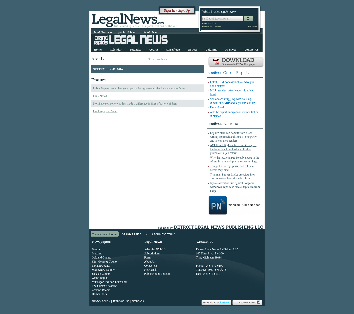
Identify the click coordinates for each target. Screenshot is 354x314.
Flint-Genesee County (104, 261)
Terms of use (121, 301)
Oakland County (101, 257)
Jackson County (101, 273)
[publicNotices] (126, 32)
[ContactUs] (251, 49)
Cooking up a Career (105, 111)
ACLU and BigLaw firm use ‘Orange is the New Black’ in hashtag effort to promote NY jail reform (233, 149)
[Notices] (192, 49)
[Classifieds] (173, 49)
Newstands (150, 269)
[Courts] (153, 49)
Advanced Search (209, 23)
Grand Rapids (100, 278)
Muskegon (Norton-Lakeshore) (110, 282)
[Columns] (211, 49)
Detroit (96, 249)
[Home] (98, 49)
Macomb (97, 253)
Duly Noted (100, 96)
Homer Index (99, 294)
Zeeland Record (101, 290)
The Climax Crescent (104, 286)
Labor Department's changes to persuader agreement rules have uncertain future (139, 88)
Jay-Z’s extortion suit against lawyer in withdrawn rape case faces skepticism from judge (235, 186)
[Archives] (230, 49)
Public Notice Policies (157, 273)
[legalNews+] (103, 32)
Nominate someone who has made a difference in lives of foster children (135, 103)
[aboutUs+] (149, 32)
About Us (150, 261)
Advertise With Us (155, 249)
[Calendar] (116, 49)
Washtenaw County (103, 269)
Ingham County (101, 265)
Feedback (138, 301)
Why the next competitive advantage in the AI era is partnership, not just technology (234, 159)
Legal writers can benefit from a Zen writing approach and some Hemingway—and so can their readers (235, 136)
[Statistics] (135, 49)
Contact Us (150, 265)
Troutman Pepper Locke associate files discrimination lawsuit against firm (232, 176)
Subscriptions (152, 253)
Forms (148, 257)
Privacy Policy (101, 301)
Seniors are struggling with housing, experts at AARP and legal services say (233, 101)
